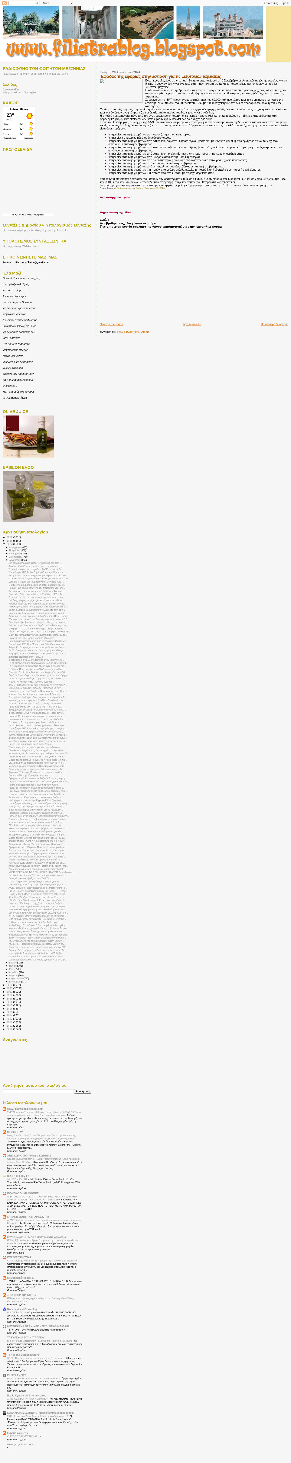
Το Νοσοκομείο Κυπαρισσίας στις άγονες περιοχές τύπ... (37, 666)
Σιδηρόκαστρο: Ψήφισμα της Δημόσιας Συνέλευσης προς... (38, 625)
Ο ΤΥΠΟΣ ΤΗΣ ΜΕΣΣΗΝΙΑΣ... (23, 1436)
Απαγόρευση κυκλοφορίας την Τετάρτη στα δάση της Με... (38, 865)
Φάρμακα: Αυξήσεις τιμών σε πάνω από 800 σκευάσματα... (39, 934)
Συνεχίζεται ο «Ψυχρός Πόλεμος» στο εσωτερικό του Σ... (37, 697)
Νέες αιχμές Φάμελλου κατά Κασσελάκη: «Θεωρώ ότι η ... (38, 791)
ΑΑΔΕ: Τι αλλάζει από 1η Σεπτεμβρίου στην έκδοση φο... (38, 725)
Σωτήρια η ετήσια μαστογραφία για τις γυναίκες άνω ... (36, 581)
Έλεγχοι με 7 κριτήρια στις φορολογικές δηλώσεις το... (36, 722)
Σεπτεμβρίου (16, 556)
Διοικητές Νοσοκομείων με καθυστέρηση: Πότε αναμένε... (38, 738)
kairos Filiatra (19, 109)
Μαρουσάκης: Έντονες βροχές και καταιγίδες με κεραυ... (37, 838)
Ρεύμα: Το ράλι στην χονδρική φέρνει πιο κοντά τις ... (36, 859)
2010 (10, 1029)
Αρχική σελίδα (192, 324)
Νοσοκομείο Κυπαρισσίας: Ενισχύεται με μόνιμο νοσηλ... (37, 613)
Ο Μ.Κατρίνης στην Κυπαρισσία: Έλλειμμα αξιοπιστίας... (37, 919)
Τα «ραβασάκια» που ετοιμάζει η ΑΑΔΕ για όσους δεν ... (37, 569)
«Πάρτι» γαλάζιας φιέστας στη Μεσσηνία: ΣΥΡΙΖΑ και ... (37, 822)
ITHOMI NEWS (15, 1132)
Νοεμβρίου (15, 550)
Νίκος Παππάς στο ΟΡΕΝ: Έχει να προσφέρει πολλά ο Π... (39, 631)
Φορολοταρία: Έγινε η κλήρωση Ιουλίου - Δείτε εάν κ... (37, 713)
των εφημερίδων (36, 215)
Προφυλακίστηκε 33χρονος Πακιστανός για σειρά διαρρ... (38, 847)
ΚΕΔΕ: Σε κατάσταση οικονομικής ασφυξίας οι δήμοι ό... (37, 787)
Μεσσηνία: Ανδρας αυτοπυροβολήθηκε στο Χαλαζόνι (35, 953)
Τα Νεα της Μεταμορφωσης (23, 1354)
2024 (10, 544)
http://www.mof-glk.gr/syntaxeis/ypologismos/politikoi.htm (35, 230)
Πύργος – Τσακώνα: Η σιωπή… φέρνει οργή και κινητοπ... (39, 781)
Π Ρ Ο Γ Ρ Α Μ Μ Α (17, 1312)
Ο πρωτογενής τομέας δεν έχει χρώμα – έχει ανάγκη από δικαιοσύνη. (43, 1260)
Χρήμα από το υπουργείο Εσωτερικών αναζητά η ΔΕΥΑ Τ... (39, 947)
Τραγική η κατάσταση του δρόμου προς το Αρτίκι (33, 784)
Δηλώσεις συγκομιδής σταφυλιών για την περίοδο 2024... (38, 869)
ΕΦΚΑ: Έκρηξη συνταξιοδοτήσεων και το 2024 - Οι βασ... (38, 891)
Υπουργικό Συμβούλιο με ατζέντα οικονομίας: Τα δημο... (37, 834)
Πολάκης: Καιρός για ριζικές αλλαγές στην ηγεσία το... (36, 600)
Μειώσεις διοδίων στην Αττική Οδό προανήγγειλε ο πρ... (37, 766)
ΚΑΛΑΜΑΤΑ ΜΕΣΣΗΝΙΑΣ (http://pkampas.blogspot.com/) (41, 1412)
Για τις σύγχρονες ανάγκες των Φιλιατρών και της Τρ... (36, 769)
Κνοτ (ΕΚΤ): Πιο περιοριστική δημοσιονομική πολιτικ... (36, 806)
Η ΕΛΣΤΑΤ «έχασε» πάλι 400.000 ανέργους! (31, 681)
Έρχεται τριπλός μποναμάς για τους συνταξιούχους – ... (37, 747)
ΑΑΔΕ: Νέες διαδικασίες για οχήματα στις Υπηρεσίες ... (36, 678)
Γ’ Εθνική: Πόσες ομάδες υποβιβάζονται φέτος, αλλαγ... (37, 669)
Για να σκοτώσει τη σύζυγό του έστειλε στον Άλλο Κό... (37, 719)
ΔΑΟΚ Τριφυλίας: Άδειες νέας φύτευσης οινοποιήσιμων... (38, 684)
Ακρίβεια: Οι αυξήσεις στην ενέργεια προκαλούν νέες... (37, 566)
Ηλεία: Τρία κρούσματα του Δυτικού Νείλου (30, 744)
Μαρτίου (13, 975)
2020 (10, 995)
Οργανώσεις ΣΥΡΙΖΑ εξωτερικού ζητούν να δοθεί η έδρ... (38, 894)
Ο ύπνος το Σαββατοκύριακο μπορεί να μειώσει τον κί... (37, 585)
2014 (10, 1015)
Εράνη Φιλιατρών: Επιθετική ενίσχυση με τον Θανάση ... (37, 937)
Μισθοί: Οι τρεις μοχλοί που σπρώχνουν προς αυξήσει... (37, 906)
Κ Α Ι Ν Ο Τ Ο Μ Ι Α (18, 1176)
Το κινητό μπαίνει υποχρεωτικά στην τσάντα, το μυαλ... (37, 597)
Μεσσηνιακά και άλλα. (20, 1277)
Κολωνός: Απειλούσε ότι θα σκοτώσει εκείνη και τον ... (36, 941)
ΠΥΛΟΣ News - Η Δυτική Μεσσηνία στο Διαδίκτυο (36, 1237)
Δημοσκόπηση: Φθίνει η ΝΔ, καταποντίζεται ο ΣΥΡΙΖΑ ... (37, 841)
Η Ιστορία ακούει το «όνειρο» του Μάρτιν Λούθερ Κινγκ (36, 794)
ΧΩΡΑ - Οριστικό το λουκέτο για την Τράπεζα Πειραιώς (35, 1358)
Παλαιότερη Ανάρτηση (274, 324)
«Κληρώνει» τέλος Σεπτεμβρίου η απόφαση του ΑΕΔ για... (38, 575)
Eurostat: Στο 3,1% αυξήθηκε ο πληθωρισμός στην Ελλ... (38, 672)
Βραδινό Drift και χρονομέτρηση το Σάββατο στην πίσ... (37, 610)
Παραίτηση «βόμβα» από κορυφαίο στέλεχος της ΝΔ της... (38, 622)
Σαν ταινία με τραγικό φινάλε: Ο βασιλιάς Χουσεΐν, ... (35, 563)
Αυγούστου (15, 560)
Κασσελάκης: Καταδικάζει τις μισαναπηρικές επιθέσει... (36, 931)
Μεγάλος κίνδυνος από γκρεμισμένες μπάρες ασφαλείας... (38, 741)
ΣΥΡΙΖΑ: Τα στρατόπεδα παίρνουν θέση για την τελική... (37, 856)
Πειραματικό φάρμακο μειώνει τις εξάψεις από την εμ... (36, 813)
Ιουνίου (13, 966)
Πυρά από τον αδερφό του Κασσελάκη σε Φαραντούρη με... (39, 675)
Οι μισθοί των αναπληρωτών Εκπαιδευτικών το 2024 (36, 956)
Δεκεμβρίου (15, 547)
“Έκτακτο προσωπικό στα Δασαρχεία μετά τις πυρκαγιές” (38, 619)
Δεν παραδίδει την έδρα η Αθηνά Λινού (28, 775)
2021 (10, 991)
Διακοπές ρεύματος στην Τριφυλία (26, 656)
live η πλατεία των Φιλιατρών (19, 92)
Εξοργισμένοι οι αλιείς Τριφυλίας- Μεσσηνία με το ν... (36, 688)
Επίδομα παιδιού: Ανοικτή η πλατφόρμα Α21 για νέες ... (37, 831)
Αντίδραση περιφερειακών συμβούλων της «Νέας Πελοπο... (39, 616)
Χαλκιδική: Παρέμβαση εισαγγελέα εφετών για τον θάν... (37, 944)
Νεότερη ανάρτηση (111, 324)
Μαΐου (12, 969)
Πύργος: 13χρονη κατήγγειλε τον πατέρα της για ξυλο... (37, 588)
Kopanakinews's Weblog (22, 1309)
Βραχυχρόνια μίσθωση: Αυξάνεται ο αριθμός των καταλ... (37, 709)
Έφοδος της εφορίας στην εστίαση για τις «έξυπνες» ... (36, 809)
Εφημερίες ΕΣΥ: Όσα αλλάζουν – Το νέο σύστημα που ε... (38, 653)
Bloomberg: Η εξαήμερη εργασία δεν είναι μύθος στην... (37, 731)
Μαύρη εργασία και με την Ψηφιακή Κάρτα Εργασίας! (35, 800)
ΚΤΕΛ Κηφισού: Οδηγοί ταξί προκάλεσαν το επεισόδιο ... (37, 916)
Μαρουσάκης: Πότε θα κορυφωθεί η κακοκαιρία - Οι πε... (38, 759)
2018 (10, 1002)
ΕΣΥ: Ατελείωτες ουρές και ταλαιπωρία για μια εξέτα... (36, 825)
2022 (10, 988)
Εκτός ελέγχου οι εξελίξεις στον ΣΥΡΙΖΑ (29, 878)
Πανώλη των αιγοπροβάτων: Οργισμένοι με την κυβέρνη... (39, 816)
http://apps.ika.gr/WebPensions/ (21, 246)
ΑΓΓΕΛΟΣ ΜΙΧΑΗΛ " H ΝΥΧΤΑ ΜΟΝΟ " (28, 1399)
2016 (10, 1008)
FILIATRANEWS (16, 1375)
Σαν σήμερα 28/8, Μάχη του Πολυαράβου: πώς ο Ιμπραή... (39, 803)
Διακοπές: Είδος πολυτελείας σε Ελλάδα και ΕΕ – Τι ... (36, 594)
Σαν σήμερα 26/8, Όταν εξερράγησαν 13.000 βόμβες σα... (38, 912)
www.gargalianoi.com (20, 1444)
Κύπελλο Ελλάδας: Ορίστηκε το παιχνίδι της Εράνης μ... (37, 897)
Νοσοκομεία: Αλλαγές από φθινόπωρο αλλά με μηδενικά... (39, 928)
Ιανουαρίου (15, 981)
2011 (10, 1025)
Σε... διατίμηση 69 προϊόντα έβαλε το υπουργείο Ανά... (36, 762)
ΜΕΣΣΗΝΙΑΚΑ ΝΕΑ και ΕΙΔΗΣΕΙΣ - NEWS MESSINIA (38, 1326)
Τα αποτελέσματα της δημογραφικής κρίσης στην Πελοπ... (38, 663)
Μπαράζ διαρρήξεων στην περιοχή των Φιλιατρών (34, 694)
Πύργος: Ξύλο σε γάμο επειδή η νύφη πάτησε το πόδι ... (37, 950)
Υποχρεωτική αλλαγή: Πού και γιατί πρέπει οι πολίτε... (36, 875)
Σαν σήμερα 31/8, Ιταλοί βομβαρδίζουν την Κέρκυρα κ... (37, 572)
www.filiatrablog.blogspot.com (25, 1108)
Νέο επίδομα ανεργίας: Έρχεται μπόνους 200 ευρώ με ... (37, 853)
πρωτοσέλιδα (21, 215)
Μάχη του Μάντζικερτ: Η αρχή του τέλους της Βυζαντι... (36, 903)
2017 (10, 1005)
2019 (10, 998)
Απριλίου (14, 972)
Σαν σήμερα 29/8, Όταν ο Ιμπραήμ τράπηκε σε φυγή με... (38, 728)
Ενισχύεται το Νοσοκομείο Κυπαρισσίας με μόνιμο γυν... (37, 850)
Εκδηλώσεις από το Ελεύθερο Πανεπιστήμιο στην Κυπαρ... (39, 691)
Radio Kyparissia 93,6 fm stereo (26, 1395)
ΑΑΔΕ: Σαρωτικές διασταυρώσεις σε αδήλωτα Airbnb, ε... (38, 887)
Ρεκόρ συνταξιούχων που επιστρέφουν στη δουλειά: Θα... (38, 828)
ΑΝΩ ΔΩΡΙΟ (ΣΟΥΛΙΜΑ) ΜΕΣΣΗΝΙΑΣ (29, 1155)
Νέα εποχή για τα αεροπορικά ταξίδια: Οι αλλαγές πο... (37, 700)
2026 (10, 537)
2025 (10, 540)
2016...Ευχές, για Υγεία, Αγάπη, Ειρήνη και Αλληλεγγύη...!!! (37, 1416)
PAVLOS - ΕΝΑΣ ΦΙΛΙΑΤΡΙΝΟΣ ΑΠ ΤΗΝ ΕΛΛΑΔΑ (33, 1378)
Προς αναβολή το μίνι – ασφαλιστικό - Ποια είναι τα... (35, 706)
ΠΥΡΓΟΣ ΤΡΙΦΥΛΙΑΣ (19, 1257)
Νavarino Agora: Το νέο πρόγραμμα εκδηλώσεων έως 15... (39, 753)
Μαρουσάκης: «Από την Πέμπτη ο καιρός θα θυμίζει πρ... (38, 884)
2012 (10, 1022)
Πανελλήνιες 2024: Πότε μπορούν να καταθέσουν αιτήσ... (38, 606)
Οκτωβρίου (15, 553)
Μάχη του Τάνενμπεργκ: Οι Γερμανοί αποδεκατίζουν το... (38, 634)
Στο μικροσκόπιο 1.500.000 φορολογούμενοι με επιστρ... (37, 959)
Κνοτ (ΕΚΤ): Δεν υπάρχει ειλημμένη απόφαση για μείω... (37, 863)
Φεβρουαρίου (16, 978)
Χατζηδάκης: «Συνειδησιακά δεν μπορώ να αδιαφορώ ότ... (38, 925)
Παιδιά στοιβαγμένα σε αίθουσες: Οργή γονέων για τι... (37, 756)
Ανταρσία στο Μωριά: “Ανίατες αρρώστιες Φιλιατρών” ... (37, 844)
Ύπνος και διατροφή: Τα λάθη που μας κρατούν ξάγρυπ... (38, 819)
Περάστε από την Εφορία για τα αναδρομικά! (31, 638)
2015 (10, 1012)
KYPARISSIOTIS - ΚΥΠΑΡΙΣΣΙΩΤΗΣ (28, 1216)
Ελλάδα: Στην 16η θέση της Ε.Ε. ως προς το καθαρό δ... (37, 900)
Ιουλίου (13, 962)
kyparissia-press (17, 1433)
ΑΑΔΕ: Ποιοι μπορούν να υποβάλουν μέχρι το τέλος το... (37, 650)
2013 (10, 1018)
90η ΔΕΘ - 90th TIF (17, 1179)
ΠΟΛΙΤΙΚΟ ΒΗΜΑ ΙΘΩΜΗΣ (23, 1193)
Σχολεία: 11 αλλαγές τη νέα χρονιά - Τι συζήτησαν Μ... (36, 716)
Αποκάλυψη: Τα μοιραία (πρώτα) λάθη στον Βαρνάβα (36, 591)
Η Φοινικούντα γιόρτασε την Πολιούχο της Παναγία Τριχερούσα (40, 1341)
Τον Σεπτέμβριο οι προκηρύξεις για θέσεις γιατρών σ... (36, 881)
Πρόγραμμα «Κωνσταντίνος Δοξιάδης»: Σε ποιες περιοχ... (38, 778)
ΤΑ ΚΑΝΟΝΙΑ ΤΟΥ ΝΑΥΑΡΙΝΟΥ (26, 1337)
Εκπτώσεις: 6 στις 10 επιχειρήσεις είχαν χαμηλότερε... (36, 659)
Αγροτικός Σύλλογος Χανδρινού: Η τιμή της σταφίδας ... (37, 772)
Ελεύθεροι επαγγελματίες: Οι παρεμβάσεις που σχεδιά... (37, 750)
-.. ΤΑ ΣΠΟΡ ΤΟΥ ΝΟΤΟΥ (21, 1295)
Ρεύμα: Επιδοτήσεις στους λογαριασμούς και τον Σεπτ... (37, 647)
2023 (10, 985)
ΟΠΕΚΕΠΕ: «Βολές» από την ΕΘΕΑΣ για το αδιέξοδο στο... (39, 578)
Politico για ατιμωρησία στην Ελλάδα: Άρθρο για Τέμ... (36, 922)
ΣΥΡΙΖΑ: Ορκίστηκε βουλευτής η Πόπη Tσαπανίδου (35, 703)
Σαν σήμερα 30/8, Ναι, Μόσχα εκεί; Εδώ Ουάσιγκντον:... (37, 644)
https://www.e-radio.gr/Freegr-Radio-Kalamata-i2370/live (35, 73)
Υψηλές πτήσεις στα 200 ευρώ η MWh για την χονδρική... (38, 735)
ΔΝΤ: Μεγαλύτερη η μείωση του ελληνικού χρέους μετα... (38, 909)
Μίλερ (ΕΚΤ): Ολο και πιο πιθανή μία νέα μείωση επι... (36, 628)
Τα (13, 215)
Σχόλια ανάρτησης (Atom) (133, 331)
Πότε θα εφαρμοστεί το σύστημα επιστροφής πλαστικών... (38, 641)
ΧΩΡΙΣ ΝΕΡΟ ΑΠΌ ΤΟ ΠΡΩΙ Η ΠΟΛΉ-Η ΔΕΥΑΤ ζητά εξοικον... (41, 872)
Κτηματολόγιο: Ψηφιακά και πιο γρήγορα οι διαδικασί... (36, 797)
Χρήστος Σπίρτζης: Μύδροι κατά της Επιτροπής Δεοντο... (37, 603)
